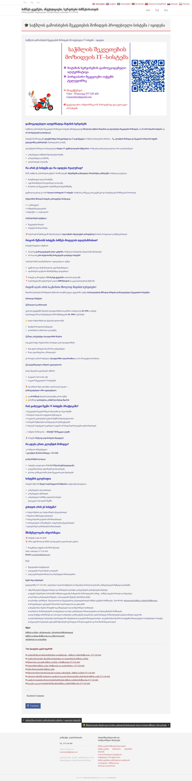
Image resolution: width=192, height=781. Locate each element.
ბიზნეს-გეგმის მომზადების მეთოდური (112, 746)
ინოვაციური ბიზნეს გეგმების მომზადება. (141, 600)
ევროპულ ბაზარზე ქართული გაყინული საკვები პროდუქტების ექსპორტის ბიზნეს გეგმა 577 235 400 (68, 676)
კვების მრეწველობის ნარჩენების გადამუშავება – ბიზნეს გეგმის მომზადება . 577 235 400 (64, 655)
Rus (38, 2)
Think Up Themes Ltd (90, 778)
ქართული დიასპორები (106, 766)
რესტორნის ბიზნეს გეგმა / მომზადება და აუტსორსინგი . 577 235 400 (55, 666)
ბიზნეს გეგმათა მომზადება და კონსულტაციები (45, 636)
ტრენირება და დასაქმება (36, 639)
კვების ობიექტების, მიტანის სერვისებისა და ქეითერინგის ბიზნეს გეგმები (57, 658)
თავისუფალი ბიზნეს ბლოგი (108, 763)
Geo (25, 2)
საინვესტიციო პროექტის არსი (109, 757)
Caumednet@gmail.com (40, 555)
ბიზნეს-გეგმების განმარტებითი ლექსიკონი (114, 760)
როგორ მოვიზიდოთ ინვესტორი (110, 754)
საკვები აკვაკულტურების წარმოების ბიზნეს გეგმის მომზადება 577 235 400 (58, 683)
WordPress (112, 778)
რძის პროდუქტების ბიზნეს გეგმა (40, 669)
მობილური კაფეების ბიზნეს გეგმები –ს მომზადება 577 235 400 (53, 662)
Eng (32, 2)
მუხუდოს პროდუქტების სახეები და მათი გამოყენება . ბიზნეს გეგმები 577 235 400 (61, 673)
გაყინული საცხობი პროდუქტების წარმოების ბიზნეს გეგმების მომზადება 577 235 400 (62, 680)
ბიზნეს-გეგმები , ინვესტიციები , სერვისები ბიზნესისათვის (49, 632)
